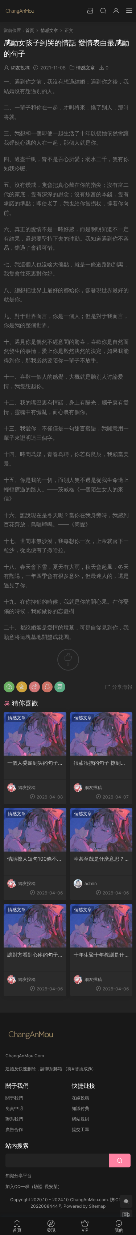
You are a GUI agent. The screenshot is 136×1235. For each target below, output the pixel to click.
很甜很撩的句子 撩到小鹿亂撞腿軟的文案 (100, 763)
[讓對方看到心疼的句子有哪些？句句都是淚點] (35, 926)
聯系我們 (14, 1119)
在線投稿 (80, 1098)
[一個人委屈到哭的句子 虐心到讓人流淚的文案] (35, 734)
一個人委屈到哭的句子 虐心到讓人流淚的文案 (32, 763)
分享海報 (121, 687)
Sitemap (97, 1206)
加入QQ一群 (17, 1186)
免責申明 (14, 1108)
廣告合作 (14, 1129)
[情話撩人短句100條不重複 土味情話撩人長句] (35, 830)
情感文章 (85, 68)
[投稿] (90, 10)
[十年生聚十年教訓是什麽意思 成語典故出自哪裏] (101, 926)
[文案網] (20, 11)
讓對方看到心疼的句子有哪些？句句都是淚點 (32, 955)
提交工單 (80, 1129)
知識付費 (80, 1108)
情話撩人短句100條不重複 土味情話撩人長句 (34, 859)
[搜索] (103, 10)
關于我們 (14, 1098)
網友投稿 (20, 68)
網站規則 (80, 1119)
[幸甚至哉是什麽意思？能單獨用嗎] (101, 830)
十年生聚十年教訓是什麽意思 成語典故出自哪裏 (100, 955)
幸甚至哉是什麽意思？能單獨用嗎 (99, 859)
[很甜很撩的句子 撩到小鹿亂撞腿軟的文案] (101, 734)
